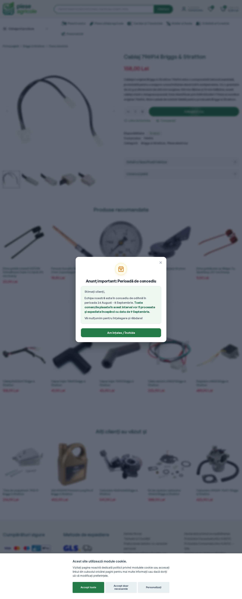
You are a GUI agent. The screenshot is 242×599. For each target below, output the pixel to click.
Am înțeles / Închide (121, 333)
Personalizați (153, 587)
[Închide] (160, 262)
